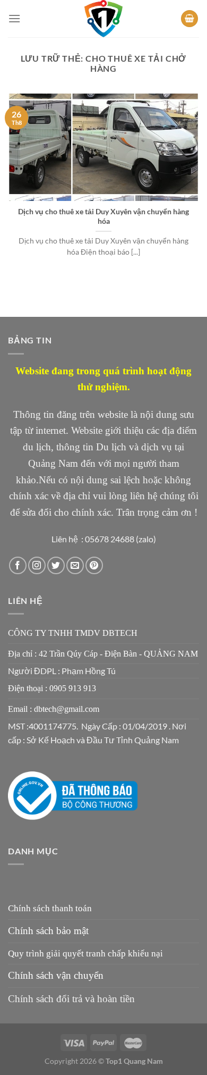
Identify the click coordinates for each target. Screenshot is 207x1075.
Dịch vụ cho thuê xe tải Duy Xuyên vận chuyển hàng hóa (103, 216)
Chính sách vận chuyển (56, 975)
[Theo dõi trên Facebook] (18, 565)
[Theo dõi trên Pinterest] (94, 565)
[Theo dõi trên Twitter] (56, 565)
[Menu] (14, 18)
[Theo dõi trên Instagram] (37, 565)
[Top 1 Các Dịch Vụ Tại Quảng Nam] (103, 18)
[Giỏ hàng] (189, 19)
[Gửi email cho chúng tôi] (75, 565)
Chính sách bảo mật (48, 930)
